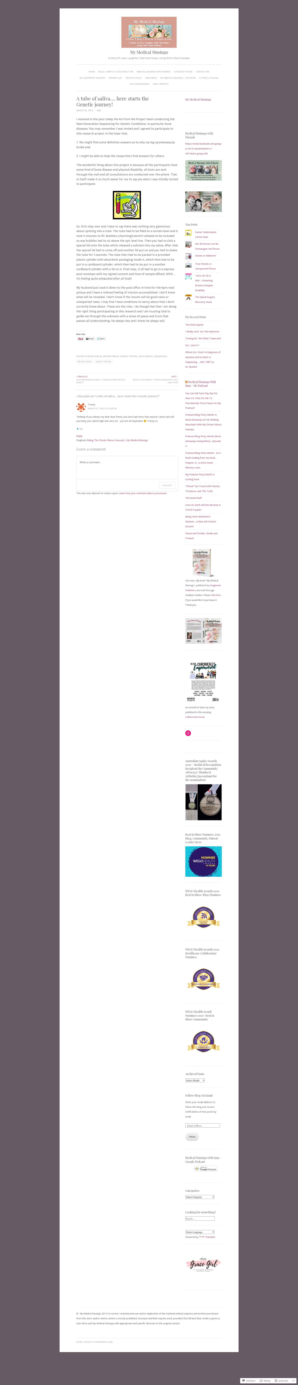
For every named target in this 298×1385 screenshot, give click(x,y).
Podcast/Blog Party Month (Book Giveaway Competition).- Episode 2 (203, 441)
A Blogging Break (139, 84)
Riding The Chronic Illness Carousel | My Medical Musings (117, 440)
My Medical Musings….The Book (178, 78)
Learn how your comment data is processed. (143, 493)
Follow (192, 1136)
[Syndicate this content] (186, 382)
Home (92, 71)
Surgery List (115, 78)
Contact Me (202, 71)
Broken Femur (111, 356)
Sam (99, 110)
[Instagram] (188, 733)
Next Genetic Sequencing (153, 356)
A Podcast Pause (183, 71)
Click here (216, 595)
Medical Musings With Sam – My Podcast (200, 383)
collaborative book (195, 716)
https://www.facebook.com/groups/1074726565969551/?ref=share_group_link (203, 148)
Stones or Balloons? (205, 255)
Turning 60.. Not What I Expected (203, 338)
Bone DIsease (95, 356)
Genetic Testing (129, 356)
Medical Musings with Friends (153, 71)
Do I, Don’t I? (192, 345)
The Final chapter (194, 324)
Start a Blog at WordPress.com (94, 1342)
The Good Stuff (193, 497)
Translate (210, 1236)
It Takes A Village (208, 78)
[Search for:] (200, 1218)
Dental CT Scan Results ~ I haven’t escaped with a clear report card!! (155, 379)
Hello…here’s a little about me (115, 71)
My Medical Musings (149, 52)
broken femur (85, 362)
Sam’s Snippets (161, 84)
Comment (167, 485)
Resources (151, 78)
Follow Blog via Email (199, 1095)
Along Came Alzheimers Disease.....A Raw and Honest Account (200, 521)
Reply (79, 435)
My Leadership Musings (92, 78)
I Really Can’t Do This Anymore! (202, 331)
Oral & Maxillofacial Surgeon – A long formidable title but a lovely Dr (100, 379)
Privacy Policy (134, 78)
